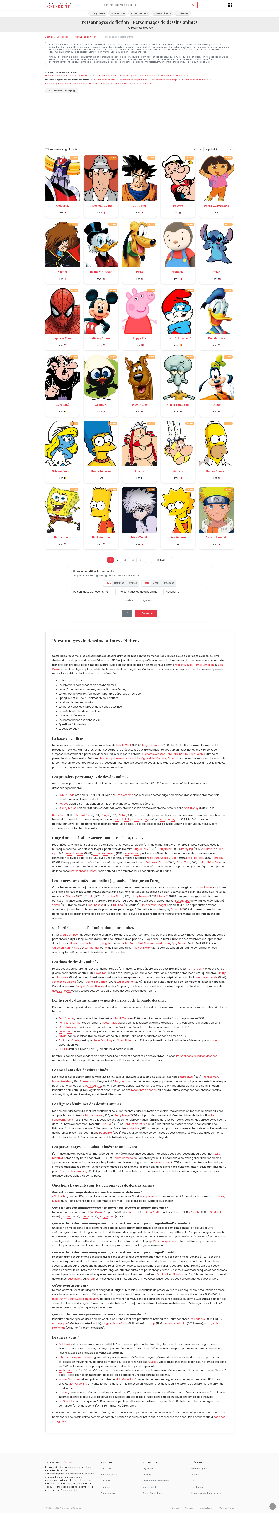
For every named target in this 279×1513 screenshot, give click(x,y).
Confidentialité (226, 1508)
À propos (189, 1508)
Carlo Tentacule (178, 404)
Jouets (70, 75)
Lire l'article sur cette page (62, 90)
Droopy (218, 858)
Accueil (49, 37)
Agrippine (133, 1128)
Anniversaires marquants (156, 1480)
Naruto (183, 754)
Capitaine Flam (112, 896)
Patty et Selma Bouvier (90, 986)
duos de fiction (61, 990)
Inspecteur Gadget (101, 205)
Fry (105, 948)
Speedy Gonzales (104, 853)
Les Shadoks (132, 758)
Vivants (157, 583)
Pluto (139, 272)
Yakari (120, 758)
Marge (84, 943)
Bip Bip (222, 973)
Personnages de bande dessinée (138, 75)
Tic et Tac (182, 862)
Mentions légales (206, 1508)
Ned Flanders (146, 943)
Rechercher (147, 613)
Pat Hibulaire (93, 1085)
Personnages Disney (124, 83)
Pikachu (195, 1212)
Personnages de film (104, 79)
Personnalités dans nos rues (206, 1493)
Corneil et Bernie (96, 982)
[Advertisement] (139, 121)
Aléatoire (184, 13)
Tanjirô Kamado (152, 745)
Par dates (106, 1468)
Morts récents (163, 13)
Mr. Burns (131, 943)
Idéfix (216, 1040)
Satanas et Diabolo (64, 982)
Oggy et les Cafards (153, 758)
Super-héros (145, 83)
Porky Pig (187, 849)
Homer (74, 943)
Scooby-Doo (139, 404)
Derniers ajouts (199, 1468)
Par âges (106, 1487)
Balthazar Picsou (101, 272)
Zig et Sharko (125, 982)
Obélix (139, 471)
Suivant (162, 560)
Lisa (98, 943)
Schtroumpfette (62, 471)
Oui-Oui (63, 1049)
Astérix (178, 471)
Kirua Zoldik (139, 537)
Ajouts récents (140, 13)
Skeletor (65, 1081)
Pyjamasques (162, 1162)
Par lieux (105, 1480)
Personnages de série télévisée (92, 83)
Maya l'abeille (67, 1027)
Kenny (69, 948)
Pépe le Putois (74, 853)
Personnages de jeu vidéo (133, 79)
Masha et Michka (175, 1323)
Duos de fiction (53, 75)
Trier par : (196, 149)
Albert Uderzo (125, 1040)
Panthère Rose (211, 862)
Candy (89, 896)
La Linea (118, 905)
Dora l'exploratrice (216, 205)
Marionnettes (84, 75)
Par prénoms (108, 1493)
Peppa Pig (139, 338)
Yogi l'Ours (152, 858)
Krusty (160, 943)
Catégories (62, 37)
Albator (62, 272)
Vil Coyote (208, 849)
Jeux (193, 1480)
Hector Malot (110, 1023)
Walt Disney (190, 808)
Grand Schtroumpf (178, 338)
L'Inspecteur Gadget (153, 905)
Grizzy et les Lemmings (73, 1171)
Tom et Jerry (133, 853)
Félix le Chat (123, 745)
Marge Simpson (101, 471)
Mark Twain (122, 1018)
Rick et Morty (142, 948)
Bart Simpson (101, 537)
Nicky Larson (140, 896)
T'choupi (178, 272)
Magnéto (121, 1081)
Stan (86, 948)
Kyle (76, 948)
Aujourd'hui (99, 13)
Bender (94, 948)
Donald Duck (216, 338)
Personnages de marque (194, 79)
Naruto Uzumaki (216, 537)
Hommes (119, 583)
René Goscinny (102, 1040)
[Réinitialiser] (127, 613)
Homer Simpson (216, 471)
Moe (167, 943)
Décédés (169, 583)
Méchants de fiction (106, 75)
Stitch (216, 272)
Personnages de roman (58, 83)
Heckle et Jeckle (206, 977)
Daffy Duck (165, 849)
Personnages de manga (164, 79)
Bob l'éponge (62, 537)
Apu (173, 943)
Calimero (101, 404)
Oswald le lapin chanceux (131, 819)
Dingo (216, 404)
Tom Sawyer (66, 1018)
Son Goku (139, 205)
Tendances (119, 13)
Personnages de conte (173, 75)
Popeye (178, 205)
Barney (182, 943)
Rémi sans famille (70, 1023)
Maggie (106, 943)
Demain (147, 1474)
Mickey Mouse (101, 338)
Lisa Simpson (178, 537)
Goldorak (62, 205)
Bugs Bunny (141, 849)
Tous (108, 583)
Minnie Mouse (93, 1115)
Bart (92, 943)
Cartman (58, 948)
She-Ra (106, 1124)
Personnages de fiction (84, 37)
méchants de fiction (144, 1090)
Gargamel (62, 404)
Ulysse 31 (162, 896)
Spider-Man (62, 338)
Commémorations (152, 1493)
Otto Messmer (123, 795)
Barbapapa (107, 758)
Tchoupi (172, 758)
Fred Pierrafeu (195, 858)
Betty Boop (59, 815)
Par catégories (109, 1474)
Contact (176, 1508)
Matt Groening (124, 1379)
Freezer (85, 1081)
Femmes (132, 583)
